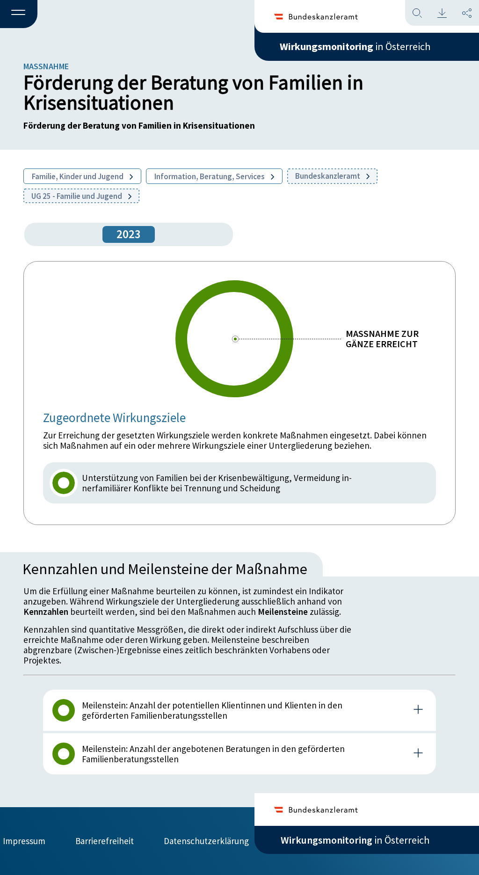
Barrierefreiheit (104, 840)
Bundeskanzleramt (328, 176)
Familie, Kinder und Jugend (78, 176)
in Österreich (355, 46)
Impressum (24, 840)
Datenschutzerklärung (206, 840)
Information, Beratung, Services (210, 176)
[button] (18, 14)
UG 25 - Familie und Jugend (77, 196)
